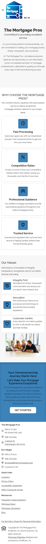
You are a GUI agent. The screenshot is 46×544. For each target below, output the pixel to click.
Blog (3, 512)
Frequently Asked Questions (13, 500)
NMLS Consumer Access (12, 490)
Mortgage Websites (17, 537)
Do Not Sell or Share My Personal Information (21, 521)
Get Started (23, 410)
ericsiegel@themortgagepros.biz (19, 463)
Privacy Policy (7, 481)
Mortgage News (8, 504)
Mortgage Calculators (10, 508)
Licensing (5, 477)
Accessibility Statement (11, 486)
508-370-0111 (11, 437)
